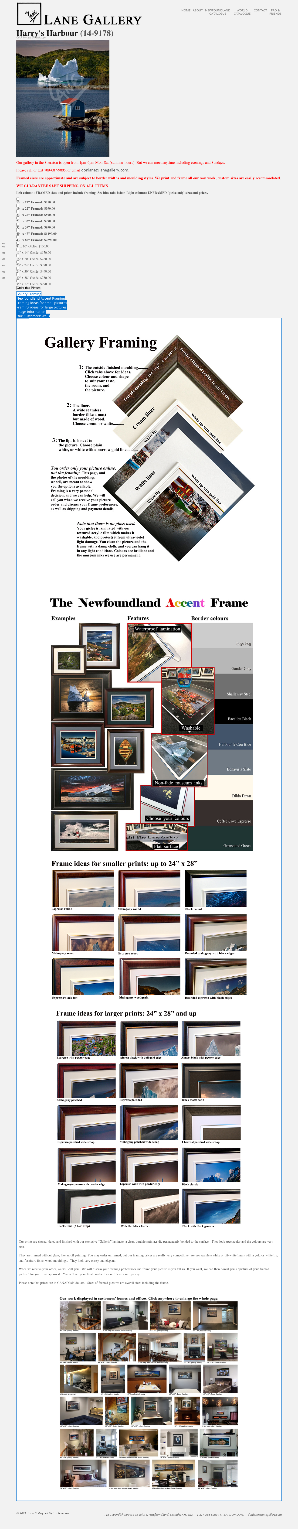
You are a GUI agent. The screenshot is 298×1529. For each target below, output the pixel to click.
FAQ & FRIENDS (275, 12)
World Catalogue (242, 12)
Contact (260, 10)
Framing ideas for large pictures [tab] (42, 307)
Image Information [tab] (31, 311)
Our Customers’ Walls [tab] (33, 316)
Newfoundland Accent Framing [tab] (41, 298)
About (198, 10)
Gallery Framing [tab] (29, 294)
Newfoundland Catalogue (217, 12)
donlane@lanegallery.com (104, 170)
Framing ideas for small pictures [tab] (42, 303)
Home (185, 10)
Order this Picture (29, 288)
